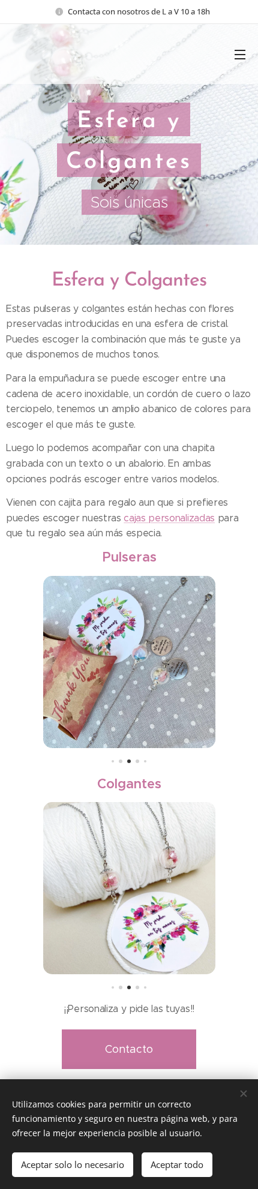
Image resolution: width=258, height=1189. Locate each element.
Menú (240, 54)
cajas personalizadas (169, 518)
